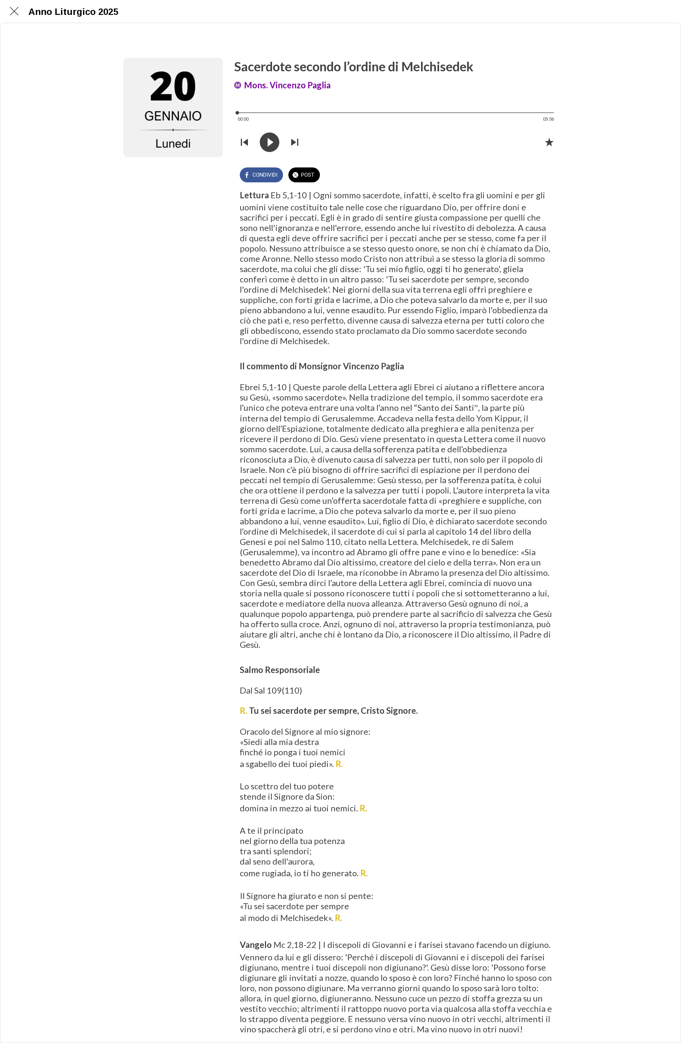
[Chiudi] (14, 11)
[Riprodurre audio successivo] (295, 142)
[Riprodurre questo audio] (269, 142)
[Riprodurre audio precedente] (244, 142)
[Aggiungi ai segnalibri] (549, 141)
